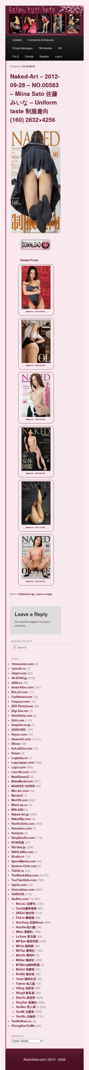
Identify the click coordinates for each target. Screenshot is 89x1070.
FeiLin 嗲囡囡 (25, 917)
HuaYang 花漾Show (29, 922)
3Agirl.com (18, 673)
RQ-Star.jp (18, 847)
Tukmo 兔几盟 (25, 983)
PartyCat (17, 833)
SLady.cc (17, 856)
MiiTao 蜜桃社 (25, 950)
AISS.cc (16, 683)
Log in (58, 56)
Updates (17, 40)
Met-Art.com (20, 791)
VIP (60, 48)
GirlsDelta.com (21, 715)
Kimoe (15, 753)
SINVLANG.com (22, 852)
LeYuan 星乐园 (26, 936)
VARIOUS (17, 894)
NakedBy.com (21, 819)
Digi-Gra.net (19, 711)
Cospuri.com (20, 701)
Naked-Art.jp (26, 594)
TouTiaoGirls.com (23, 880)
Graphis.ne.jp (20, 725)
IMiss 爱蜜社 (24, 932)
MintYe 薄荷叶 (25, 955)
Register (44, 56)
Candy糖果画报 (26, 908)
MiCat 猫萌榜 (25, 946)
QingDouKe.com (23, 838)
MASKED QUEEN (23, 786)
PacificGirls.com (22, 823)
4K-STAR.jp (19, 678)
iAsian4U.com (21, 739)
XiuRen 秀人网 (26, 1007)
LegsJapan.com (22, 762)
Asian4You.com (22, 687)
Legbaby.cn (19, 758)
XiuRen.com (19, 899)
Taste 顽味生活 (26, 979)
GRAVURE (18, 729)
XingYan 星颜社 (26, 1002)
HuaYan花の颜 (25, 927)
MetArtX (17, 795)
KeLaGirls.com (21, 748)
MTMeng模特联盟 (28, 965)
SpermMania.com (23, 861)
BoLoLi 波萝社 (26, 903)
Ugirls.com (18, 885)
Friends (29, 56)
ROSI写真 (17, 842)
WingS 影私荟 (25, 993)
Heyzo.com (19, 734)
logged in (34, 621)
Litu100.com (20, 772)
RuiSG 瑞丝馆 (25, 974)
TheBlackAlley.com (24, 875)
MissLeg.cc (19, 805)
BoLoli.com (19, 692)
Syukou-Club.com (24, 866)
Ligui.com (18, 767)
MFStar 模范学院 (27, 941)
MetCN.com (19, 800)
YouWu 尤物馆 (25, 1016)
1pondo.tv (18, 668)
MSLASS (17, 809)
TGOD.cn (17, 871)
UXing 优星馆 (25, 988)
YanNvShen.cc (21, 1021)
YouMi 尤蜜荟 (25, 1011)
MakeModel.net (22, 781)
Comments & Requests (41, 40)
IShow (15, 744)
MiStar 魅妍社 (25, 960)
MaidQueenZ (20, 777)
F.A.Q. (15, 56)
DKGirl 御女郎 (25, 913)
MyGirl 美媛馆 (25, 969)
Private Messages (22, 48)
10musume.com (22, 664)
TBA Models (45, 48)
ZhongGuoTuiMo (23, 1026)
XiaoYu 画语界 (25, 997)
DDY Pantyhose (22, 706)
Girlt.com (17, 720)
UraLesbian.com (22, 889)
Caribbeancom (21, 697)
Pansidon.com (21, 828)
